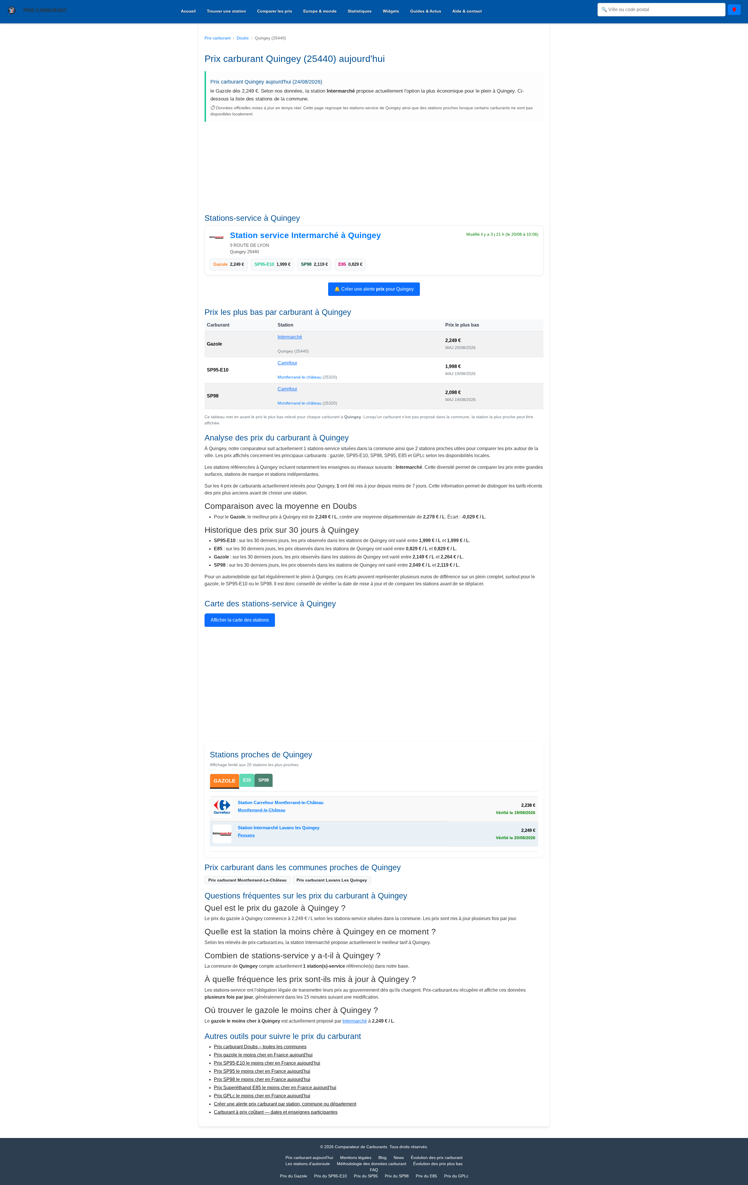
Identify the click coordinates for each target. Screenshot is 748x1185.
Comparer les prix (274, 11)
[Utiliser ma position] (734, 9)
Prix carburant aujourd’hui (309, 1157)
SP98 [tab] (263, 780)
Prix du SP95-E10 (330, 1176)
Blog (382, 1157)
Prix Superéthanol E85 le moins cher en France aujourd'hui (275, 1087)
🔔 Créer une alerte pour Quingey (374, 289)
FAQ (374, 1169)
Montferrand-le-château (300, 377)
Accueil (188, 11)
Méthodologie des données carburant (371, 1163)
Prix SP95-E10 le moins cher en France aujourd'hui (267, 1063)
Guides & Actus (425, 11)
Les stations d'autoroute (307, 1163)
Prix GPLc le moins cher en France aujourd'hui (262, 1095)
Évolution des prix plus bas (438, 1163)
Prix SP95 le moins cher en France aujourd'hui (262, 1071)
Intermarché (290, 336)
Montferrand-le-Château (261, 810)
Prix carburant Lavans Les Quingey (332, 880)
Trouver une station (226, 11)
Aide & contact (467, 11)
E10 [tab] (247, 780)
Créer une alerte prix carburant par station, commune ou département (285, 1103)
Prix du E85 (426, 1176)
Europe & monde (320, 11)
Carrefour (287, 362)
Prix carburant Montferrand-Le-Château (247, 880)
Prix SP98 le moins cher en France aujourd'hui (262, 1079)
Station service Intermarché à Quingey (305, 235)
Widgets (391, 11)
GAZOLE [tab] (225, 781)
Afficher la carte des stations (240, 619)
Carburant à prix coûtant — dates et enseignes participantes (275, 1112)
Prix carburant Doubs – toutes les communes (260, 1046)
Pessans (246, 835)
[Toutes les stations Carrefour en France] (223, 808)
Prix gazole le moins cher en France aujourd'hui (263, 1054)
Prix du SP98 (397, 1176)
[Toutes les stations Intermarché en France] (217, 237)
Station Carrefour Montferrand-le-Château (280, 802)
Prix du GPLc (456, 1176)
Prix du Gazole (293, 1176)
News (399, 1157)
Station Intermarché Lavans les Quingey (278, 827)
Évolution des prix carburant (437, 1157)
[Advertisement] (374, 170)
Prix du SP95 (366, 1176)
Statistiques (360, 11)
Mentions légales (355, 1157)
